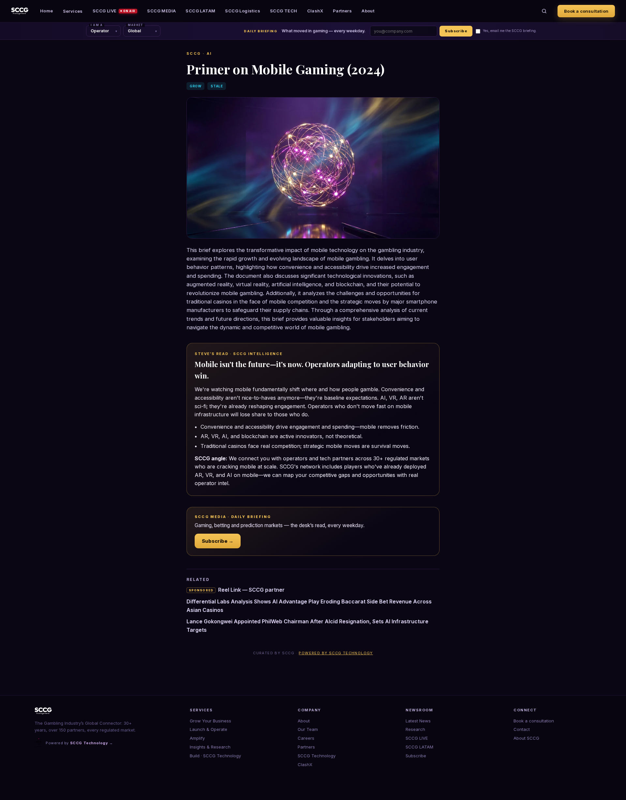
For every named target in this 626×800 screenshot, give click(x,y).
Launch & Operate (208, 729)
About (368, 10)
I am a (97, 25)
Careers (306, 738)
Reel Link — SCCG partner (237, 589)
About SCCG (526, 738)
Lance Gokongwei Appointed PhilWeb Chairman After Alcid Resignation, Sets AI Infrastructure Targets (307, 625)
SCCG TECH (283, 10)
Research (415, 729)
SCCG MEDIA (161, 10)
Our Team (308, 729)
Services (73, 11)
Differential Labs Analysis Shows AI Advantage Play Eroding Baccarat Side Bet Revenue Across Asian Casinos (309, 605)
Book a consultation (586, 11)
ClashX (315, 10)
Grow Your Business (210, 720)
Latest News (418, 720)
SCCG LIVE (114, 10)
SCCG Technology (316, 755)
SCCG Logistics (242, 10)
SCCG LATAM (200, 10)
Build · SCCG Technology (215, 755)
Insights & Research (210, 746)
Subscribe (456, 31)
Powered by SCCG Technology (336, 653)
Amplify (197, 738)
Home (46, 10)
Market (135, 25)
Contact (522, 729)
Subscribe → (217, 541)
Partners (342, 10)
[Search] (544, 11)
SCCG (193, 53)
